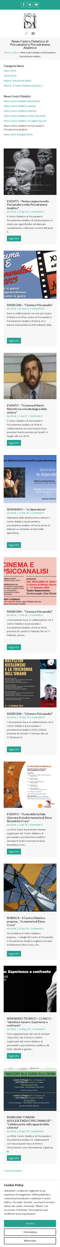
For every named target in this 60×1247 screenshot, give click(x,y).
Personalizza (30, 1232)
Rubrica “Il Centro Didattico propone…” (24, 85)
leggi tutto (14, 238)
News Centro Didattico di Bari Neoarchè (24, 115)
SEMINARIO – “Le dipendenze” (26, 509)
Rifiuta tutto (30, 1240)
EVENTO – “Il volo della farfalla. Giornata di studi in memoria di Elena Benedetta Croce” (29, 817)
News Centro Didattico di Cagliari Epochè (25, 120)
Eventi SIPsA (10, 75)
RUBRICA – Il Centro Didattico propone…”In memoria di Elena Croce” (26, 921)
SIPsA (13, 211)
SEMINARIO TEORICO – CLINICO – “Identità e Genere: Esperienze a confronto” (30, 1022)
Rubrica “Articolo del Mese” (18, 80)
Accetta (30, 1223)
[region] (30, 1213)
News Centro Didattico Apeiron (20, 105)
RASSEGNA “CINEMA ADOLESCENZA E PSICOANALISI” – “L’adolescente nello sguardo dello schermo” (30, 1122)
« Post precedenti (13, 1170)
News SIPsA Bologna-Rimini (18, 134)
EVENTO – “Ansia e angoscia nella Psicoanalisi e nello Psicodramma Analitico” (28, 204)
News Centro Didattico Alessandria (22, 101)
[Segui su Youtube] (36, 4)
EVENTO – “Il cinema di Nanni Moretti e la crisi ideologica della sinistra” (27, 409)
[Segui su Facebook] (23, 4)
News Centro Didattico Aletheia (20, 110)
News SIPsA (10, 70)
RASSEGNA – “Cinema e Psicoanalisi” (30, 305)
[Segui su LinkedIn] (30, 4)
